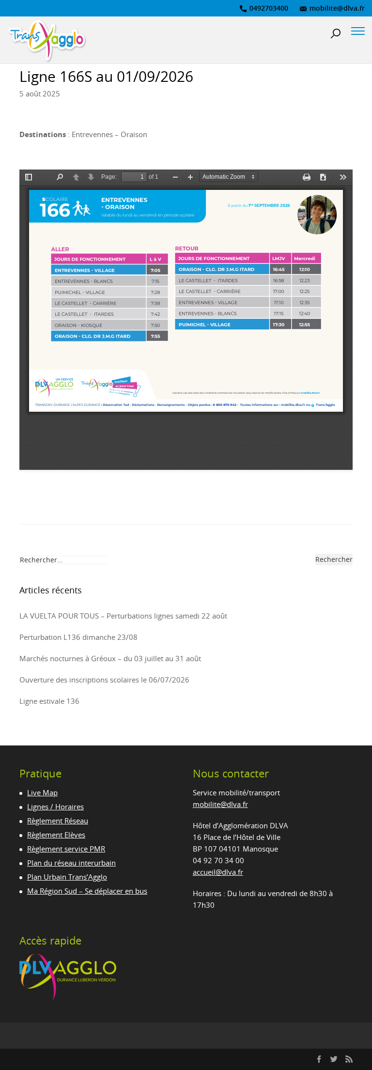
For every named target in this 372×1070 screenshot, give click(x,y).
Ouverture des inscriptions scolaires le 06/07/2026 (104, 679)
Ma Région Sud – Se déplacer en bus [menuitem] (87, 891)
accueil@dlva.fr (218, 872)
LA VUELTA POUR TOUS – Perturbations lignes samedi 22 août (123, 615)
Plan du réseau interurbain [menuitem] (71, 863)
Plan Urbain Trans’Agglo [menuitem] (67, 877)
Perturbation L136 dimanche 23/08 (78, 637)
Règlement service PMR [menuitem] (66, 848)
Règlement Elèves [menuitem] (56, 834)
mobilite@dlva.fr (336, 8)
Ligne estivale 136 (49, 701)
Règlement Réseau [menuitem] (57, 820)
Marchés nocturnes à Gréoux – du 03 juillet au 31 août (110, 658)
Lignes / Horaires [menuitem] (55, 806)
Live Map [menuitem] (42, 792)
